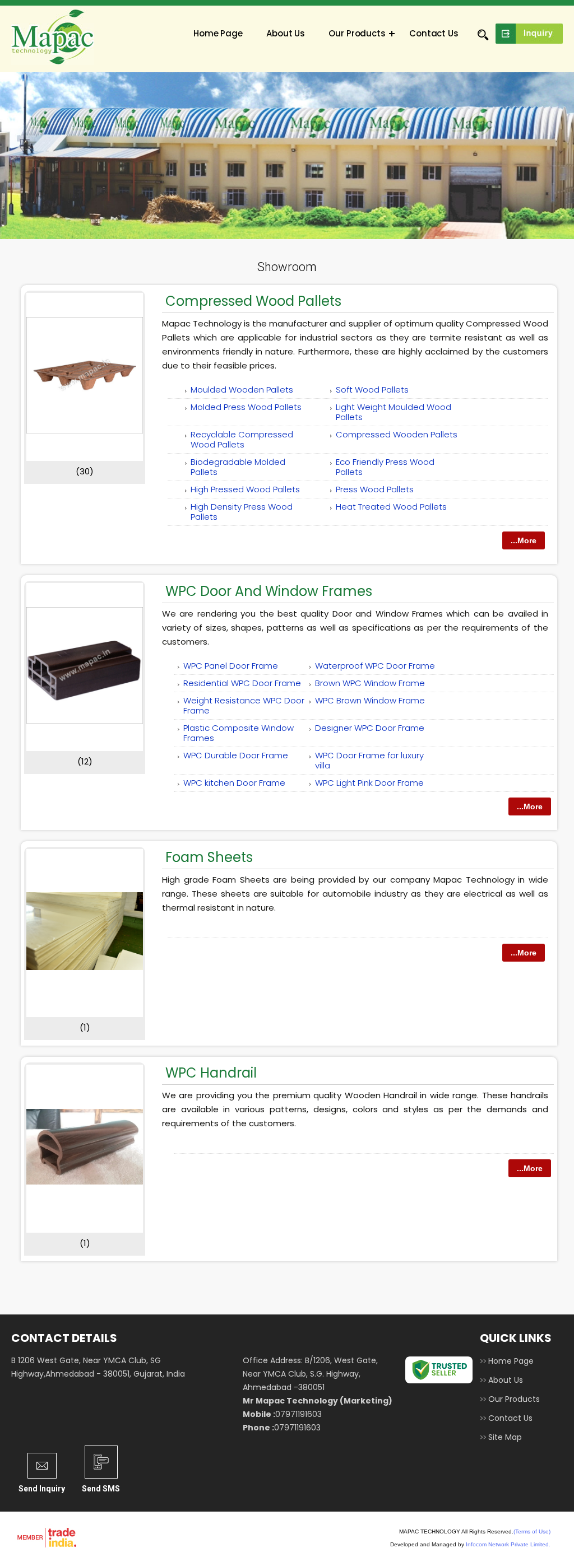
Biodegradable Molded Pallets (238, 467)
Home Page (218, 33)
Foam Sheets (209, 857)
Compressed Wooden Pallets (396, 434)
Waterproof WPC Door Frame (375, 666)
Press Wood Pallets (375, 489)
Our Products (357, 33)
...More (523, 540)
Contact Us (434, 33)
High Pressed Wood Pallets (245, 489)
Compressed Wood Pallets (253, 301)
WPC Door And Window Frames (268, 591)
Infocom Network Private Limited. (508, 1544)
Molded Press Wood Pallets (246, 407)
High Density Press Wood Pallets (242, 512)
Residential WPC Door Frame (242, 683)
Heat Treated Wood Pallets (391, 506)
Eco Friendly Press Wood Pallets (385, 467)
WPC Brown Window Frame (370, 700)
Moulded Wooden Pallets (242, 389)
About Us (285, 33)
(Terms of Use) (531, 1531)
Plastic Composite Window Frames (238, 733)
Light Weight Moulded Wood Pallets (393, 412)
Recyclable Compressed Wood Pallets (242, 439)
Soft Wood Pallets (372, 389)
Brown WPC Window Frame (370, 683)
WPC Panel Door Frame (230, 666)
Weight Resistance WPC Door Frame (243, 705)
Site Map (505, 1437)
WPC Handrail (211, 1073)
